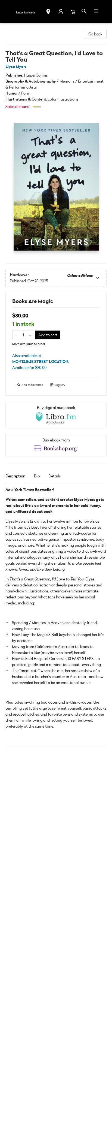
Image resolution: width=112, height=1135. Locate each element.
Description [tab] (15, 476)
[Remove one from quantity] (16, 335)
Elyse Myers (16, 66)
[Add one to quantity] (30, 335)
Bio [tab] (37, 476)
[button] (48, 12)
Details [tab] (54, 476)
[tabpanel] (56, 616)
